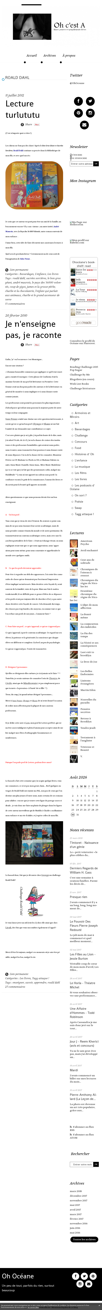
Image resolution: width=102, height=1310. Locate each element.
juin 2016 (75, 1228)
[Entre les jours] (73, 272)
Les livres (53, 274)
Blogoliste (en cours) (82, 379)
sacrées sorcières (36, 278)
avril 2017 (75, 1209)
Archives (49, 56)
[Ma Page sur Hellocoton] (84, 223)
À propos (69, 56)
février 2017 (76, 1218)
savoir (29, 982)
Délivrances (80, 281)
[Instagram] (90, 113)
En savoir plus (33, 1307)
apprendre (40, 982)
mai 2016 (75, 1232)
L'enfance (40, 274)
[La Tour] (73, 291)
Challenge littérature (82, 388)
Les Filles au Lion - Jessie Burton (83, 956)
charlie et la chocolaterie (19, 291)
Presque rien (78, 897)
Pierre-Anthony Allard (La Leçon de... (83, 1097)
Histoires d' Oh (84, 454)
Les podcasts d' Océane (82, 487)
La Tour (80, 289)
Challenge (81, 435)
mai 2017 (75, 1205)
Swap (78, 508)
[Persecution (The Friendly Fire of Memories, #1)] (73, 312)
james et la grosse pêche (41, 286)
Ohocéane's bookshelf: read (83, 264)
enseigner (18, 982)
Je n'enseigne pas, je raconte (33, 329)
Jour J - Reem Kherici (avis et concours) (84, 1043)
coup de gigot (18, 286)
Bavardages (27, 274)
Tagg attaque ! (40, 978)
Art (77, 423)
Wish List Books (79, 383)
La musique (82, 466)
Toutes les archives (84, 1239)
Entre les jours (81, 271)
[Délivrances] (73, 282)
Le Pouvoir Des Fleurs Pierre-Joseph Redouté (84, 925)
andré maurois (22, 282)
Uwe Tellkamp (82, 291)
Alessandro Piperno (84, 314)
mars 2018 (76, 1191)
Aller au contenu (14, 7)
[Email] (84, 125)
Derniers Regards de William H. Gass (84, 870)
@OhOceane (77, 83)
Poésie (79, 501)
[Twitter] (90, 101)
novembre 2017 (78, 1200)
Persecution (81, 311)
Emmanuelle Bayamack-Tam (87, 301)
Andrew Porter (82, 274)
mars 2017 (76, 1214)
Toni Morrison (82, 284)
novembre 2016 (79, 1223)
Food (78, 448)
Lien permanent (18, 269)
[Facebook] (78, 101)
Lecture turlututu (22, 109)
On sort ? (81, 495)
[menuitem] (31, 57)
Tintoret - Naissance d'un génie (84, 845)
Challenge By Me (80, 374)
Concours (81, 441)
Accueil (32, 56)
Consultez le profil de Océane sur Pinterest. (82, 342)
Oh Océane (18, 1276)
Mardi (74, 1070)
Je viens (80, 299)
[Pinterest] (78, 113)
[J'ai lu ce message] (99, 1305)
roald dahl (19, 278)
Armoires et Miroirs (80, 415)
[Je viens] (73, 301)
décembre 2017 (78, 1195)
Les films (80, 473)
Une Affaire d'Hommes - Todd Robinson (82, 1013)
